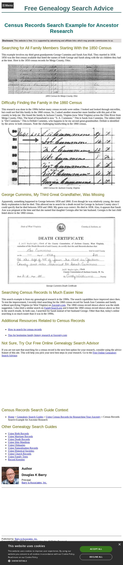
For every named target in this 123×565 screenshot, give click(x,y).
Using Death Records (19, 439)
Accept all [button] (96, 549)
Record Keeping (16, 459)
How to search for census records (25, 329)
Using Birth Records (18, 433)
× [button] (119, 544)
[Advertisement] (61, 382)
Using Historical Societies (21, 450)
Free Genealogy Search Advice (68, 8)
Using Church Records (19, 453)
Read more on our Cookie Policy (23, 557)
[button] (42, 561)
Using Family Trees (18, 456)
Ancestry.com (59, 305)
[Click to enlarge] (61, 79)
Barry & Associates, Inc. (34, 482)
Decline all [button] (96, 557)
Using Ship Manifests (19, 442)
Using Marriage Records (20, 436)
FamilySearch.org (53, 308)
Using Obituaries (16, 445)
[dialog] (61, 553)
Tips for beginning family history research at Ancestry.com (37, 335)
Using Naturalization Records (23, 448)
